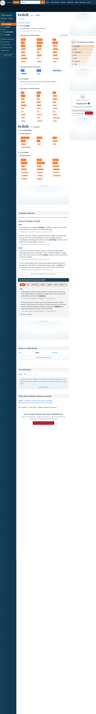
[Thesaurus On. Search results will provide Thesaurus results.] (13, 2)
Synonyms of (7, 18)
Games (47, 2)
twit (20, 353)
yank (55, 284)
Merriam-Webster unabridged (43, 423)
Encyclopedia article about (41, 403)
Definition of (24, 23)
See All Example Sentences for (43, 274)
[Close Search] (38, 2)
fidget (22, 284)
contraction (35, 284)
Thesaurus (6, 15)
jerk (28, 284)
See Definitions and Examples (82, 106)
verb (37, 15)
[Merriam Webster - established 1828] (2, 1)
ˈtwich (21, 19)
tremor (43, 284)
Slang (76, 2)
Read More (65, 217)
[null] (89, 103)
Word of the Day (55, 2)
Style (20, 374)
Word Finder (70, 2)
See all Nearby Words (43, 357)
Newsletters (83, 2)
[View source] (51, 232)
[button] (89, 2)
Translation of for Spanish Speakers (38, 400)
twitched (55, 353)
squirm (49, 284)
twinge (61, 284)
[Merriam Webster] (82, 97)
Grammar (63, 2)
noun (37, 126)
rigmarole (82, 103)
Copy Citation (44, 387)
